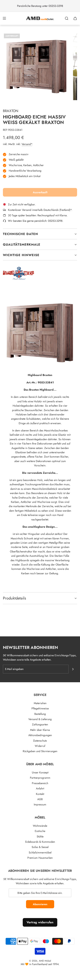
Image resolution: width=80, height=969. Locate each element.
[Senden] (73, 669)
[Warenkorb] (75, 18)
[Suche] (66, 18)
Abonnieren (40, 904)
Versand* (27, 144)
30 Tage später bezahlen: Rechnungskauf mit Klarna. (38, 215)
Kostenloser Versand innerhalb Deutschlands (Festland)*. (40, 210)
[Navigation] (4, 18)
